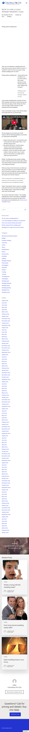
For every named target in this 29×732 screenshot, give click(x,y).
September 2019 (6, 487)
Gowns (3, 251)
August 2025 (5, 327)
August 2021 (5, 435)
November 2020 (6, 456)
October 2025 (5, 323)
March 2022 (5, 420)
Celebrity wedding (6, 240)
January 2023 (5, 397)
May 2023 (4, 388)
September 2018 (6, 514)
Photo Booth (5, 263)
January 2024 (5, 370)
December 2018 (6, 507)
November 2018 (6, 510)
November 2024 (6, 348)
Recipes (4, 269)
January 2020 (5, 478)
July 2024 (4, 357)
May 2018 (4, 523)
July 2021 (4, 438)
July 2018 (4, 519)
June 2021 (4, 440)
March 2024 (5, 366)
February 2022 (5, 422)
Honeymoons (5, 254)
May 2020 (4, 469)
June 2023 (4, 386)
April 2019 (4, 498)
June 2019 (4, 494)
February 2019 (5, 503)
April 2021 (4, 444)
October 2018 (5, 512)
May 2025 (4, 334)
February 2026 (5, 314)
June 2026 (4, 305)
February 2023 (5, 395)
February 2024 (5, 368)
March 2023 (5, 393)
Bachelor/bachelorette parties (9, 236)
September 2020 (6, 460)
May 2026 (4, 307)
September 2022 (6, 406)
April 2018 (4, 525)
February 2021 (5, 449)
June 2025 (4, 332)
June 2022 (4, 413)
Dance (3, 247)
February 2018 (5, 530)
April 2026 (4, 309)
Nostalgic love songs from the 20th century (13, 227)
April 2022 (4, 417)
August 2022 (5, 408)
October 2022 (5, 404)
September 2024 (6, 352)
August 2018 (5, 516)
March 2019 (5, 501)
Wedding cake (5, 281)
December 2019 (6, 480)
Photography (5, 265)
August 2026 (5, 300)
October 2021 (5, 431)
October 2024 (5, 350)
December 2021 (6, 426)
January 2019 (5, 505)
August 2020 (5, 462)
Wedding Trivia (5, 290)
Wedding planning (6, 287)
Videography (5, 278)
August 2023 (5, 381)
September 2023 (6, 379)
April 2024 (4, 363)
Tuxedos (4, 274)
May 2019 (4, 496)
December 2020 (6, 453)
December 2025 (6, 318)
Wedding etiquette (6, 283)
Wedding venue (6, 292)
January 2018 (5, 532)
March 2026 (5, 312)
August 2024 (5, 354)
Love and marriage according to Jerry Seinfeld (13, 220)
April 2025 (4, 336)
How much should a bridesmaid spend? (12, 223)
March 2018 (5, 528)
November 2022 (6, 402)
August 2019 (5, 489)
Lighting (4, 258)
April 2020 (4, 471)
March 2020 (5, 474)
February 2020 (5, 476)
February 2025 (5, 341)
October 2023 (5, 377)
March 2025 (5, 339)
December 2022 (6, 399)
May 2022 (4, 415)
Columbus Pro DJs (8, 14)
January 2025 (5, 343)
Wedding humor (6, 285)
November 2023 (6, 375)
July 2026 (4, 302)
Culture (3, 245)
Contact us (15, 714)
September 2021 (6, 433)
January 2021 (5, 451)
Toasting (9, 16)
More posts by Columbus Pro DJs (14, 692)
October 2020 (5, 458)
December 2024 (6, 345)
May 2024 (4, 361)
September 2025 (6, 325)
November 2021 (6, 429)
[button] (26, 3)
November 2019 (6, 483)
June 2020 (4, 467)
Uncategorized (5, 276)
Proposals (4, 267)
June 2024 (4, 359)
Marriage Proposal (6, 260)
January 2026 (5, 316)
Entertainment (5, 249)
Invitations (4, 256)
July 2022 (4, 411)
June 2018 (4, 521)
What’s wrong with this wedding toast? (11, 225)
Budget (4, 238)
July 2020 (4, 465)
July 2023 (4, 384)
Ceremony (4, 242)
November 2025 (6, 321)
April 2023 (4, 390)
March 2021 (5, 447)
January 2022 (5, 424)
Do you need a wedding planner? (10, 218)
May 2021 (4, 442)
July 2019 (4, 492)
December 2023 (6, 372)
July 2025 (4, 330)
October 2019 (5, 485)
